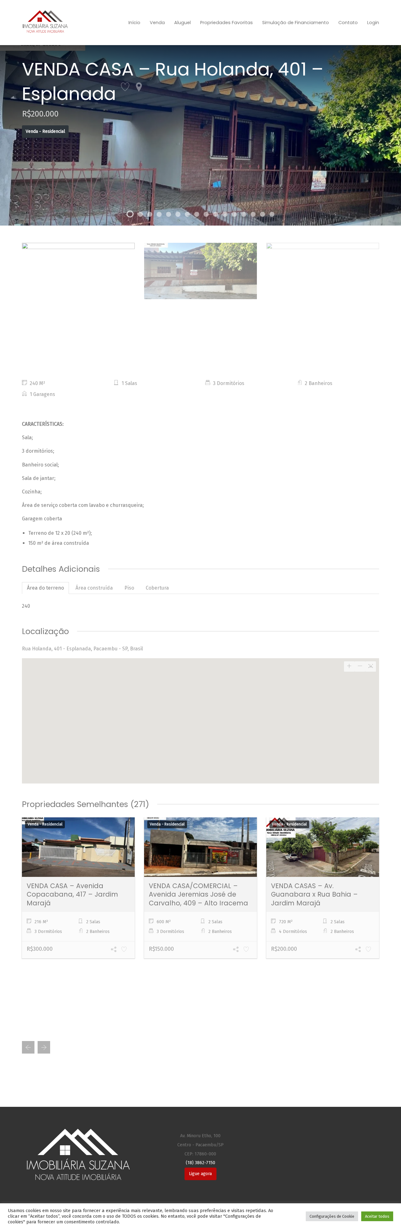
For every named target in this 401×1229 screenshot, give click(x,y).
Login (373, 22)
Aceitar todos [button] (377, 1216)
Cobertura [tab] (157, 588)
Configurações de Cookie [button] (332, 1216)
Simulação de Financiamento (295, 22)
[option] (78, 271)
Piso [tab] (129, 588)
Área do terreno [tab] (45, 588)
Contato (348, 22)
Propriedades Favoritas (226, 22)
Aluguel (182, 22)
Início (134, 22)
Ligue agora (200, 1173)
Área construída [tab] (94, 588)
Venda (157, 22)
